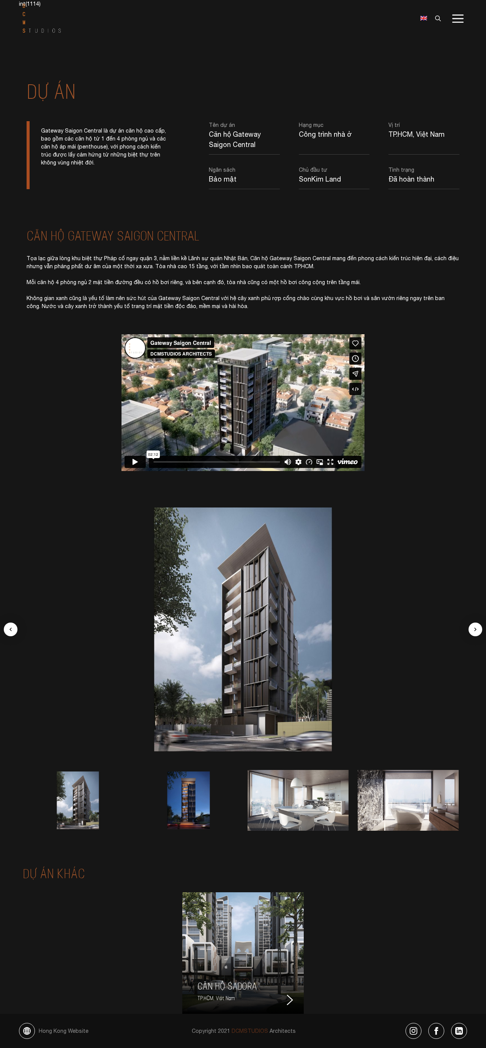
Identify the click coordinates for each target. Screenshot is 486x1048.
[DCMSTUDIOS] (42, 18)
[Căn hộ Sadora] (243, 953)
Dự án (51, 90)
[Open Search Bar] (436, 18)
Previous (10, 629)
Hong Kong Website (63, 1031)
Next (475, 629)
